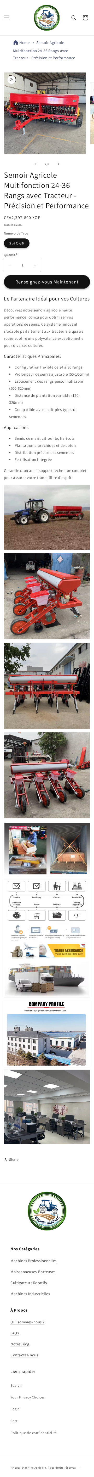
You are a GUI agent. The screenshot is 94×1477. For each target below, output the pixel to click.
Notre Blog (20, 1343)
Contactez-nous (24, 1354)
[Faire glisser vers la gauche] (35, 164)
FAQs (14, 1332)
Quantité (10, 255)
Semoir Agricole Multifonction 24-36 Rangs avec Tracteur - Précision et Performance (44, 50)
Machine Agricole (34, 1467)
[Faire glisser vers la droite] (58, 164)
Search (16, 1385)
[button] (6, 18)
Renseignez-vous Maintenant (47, 282)
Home (24, 42)
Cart (13, 1420)
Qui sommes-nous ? (27, 1321)
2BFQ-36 (16, 243)
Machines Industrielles (30, 1293)
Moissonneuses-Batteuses (33, 1271)
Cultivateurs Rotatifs (28, 1282)
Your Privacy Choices (27, 1397)
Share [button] (14, 1159)
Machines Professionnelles (33, 1260)
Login (15, 1409)
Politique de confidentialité (33, 1432)
